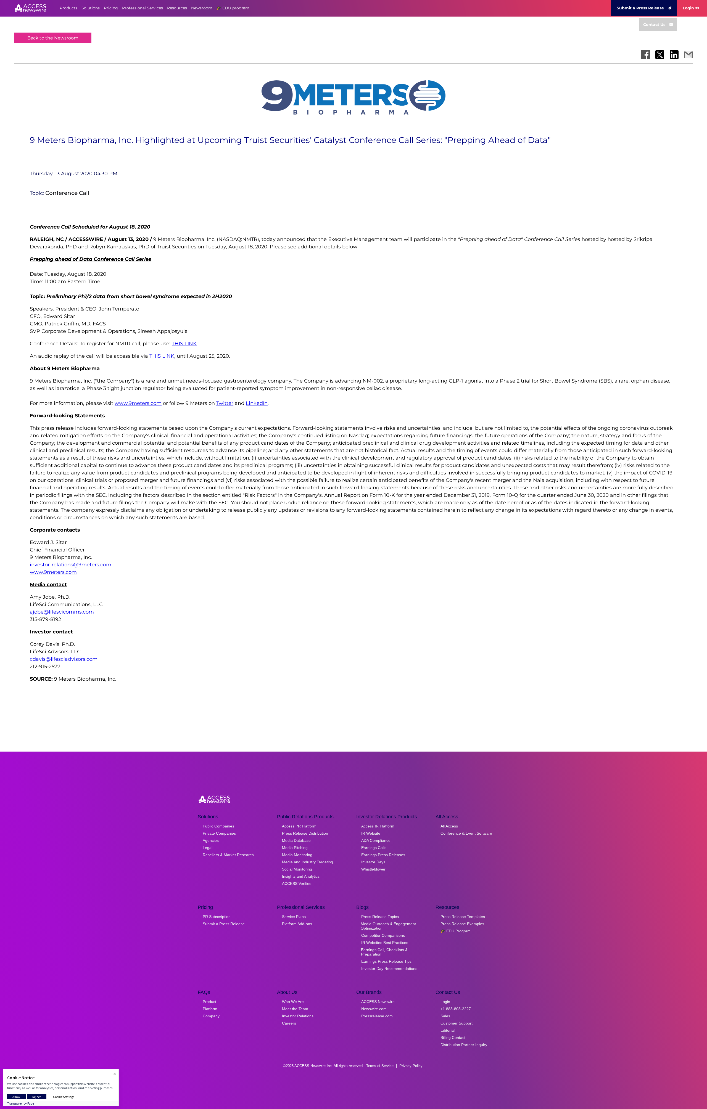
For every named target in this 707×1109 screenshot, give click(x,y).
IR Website (370, 833)
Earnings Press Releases (383, 855)
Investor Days (373, 862)
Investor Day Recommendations (389, 968)
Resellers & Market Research (228, 855)
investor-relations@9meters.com (70, 565)
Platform (210, 1009)
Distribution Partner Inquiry (463, 1044)
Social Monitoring (297, 869)
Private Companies (219, 833)
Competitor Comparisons (383, 935)
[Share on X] (659, 54)
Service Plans (294, 916)
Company (211, 1016)
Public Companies (218, 826)
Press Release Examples (462, 924)
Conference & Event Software (466, 833)
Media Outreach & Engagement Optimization (388, 926)
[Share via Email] (688, 54)
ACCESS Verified (297, 883)
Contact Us (654, 24)
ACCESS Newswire (378, 1001)
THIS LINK (184, 344)
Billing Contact (452, 1037)
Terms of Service (380, 1066)
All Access (449, 826)
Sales (445, 1016)
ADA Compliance (376, 840)
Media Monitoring (297, 855)
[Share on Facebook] (645, 54)
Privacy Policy (411, 1066)
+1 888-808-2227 (455, 1009)
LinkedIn (257, 403)
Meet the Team (295, 1009)
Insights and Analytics (301, 876)
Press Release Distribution (305, 833)
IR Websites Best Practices (384, 942)
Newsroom (201, 8)
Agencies (211, 840)
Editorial (447, 1030)
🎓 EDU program (233, 8)
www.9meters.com (138, 403)
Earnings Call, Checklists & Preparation (384, 952)
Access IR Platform (377, 826)
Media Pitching (295, 847)
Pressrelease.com (377, 1016)
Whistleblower (373, 869)
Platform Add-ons (297, 924)
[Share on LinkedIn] (674, 54)
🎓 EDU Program (455, 931)
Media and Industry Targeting (307, 862)
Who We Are (293, 1001)
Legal (207, 847)
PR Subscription (217, 916)
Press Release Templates (462, 916)
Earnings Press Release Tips (386, 961)
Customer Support (456, 1023)
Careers (289, 1023)
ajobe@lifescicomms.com (62, 612)
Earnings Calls (373, 847)
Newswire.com (374, 1009)
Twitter (224, 403)
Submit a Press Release (640, 8)
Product (209, 1001)
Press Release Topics (380, 916)
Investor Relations (297, 1016)
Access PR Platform (299, 826)
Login (688, 8)
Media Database (296, 840)
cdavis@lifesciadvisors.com (63, 659)
